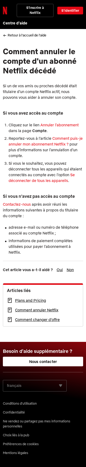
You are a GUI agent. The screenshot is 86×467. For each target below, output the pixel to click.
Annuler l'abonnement (59, 125)
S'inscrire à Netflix (35, 10)
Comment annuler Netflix (36, 310)
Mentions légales (15, 453)
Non (70, 269)
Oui (60, 269)
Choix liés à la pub (16, 435)
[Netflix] (5, 10)
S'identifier (70, 10)
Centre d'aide (15, 23)
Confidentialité (14, 412)
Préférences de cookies (21, 444)
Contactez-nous (17, 204)
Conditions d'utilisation (20, 403)
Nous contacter (43, 361)
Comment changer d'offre (37, 319)
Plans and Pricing (30, 300)
